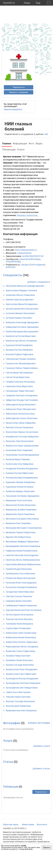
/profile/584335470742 (33, 256)
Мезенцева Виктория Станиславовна (24, 528)
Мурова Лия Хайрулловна (18, 537)
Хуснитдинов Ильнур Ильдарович (22, 678)
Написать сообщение (18, 92)
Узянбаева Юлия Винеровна (19, 624)
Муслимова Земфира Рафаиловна (22, 541)
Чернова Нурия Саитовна (18, 697)
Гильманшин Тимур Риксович (20, 391)
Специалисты (12, 275)
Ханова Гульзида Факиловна (20, 665)
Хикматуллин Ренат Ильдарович (22, 669)
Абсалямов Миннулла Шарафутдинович (25, 286)
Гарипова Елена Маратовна (19, 386)
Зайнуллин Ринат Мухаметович (21, 409)
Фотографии (11, 723)
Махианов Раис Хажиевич (18, 523)
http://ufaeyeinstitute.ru (26, 250)
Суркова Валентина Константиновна (24, 610)
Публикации (10, 786)
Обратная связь (11, 824)
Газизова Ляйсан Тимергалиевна (22, 368)
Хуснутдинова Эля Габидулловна (22, 687)
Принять (46, 847)
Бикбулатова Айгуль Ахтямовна (21, 340)
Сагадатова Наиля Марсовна (20, 592)
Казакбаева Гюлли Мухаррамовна (22, 455)
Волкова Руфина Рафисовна (19, 354)
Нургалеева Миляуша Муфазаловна (23, 564)
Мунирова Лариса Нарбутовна (20, 532)
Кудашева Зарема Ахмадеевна (20, 482)
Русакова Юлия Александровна (21, 582)
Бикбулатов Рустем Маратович (21, 336)
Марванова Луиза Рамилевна (20, 514)
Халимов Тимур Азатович (18, 656)
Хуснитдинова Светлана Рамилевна (23, 683)
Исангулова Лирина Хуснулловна (22, 432)
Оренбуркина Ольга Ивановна (20, 573)
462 (46, 134)
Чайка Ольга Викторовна (18, 692)
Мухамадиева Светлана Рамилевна (23, 546)
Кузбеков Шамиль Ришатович (20, 491)
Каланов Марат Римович (18, 459)
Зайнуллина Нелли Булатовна (20, 414)
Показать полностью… (28, 215)
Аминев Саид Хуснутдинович (20, 299)
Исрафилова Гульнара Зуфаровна (22, 436)
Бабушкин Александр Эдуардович (22, 322)
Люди (27, 2)
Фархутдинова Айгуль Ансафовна (22, 646)
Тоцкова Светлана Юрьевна (19, 619)
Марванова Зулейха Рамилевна (21, 509)
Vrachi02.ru (9, 2)
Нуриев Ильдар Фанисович (19, 569)
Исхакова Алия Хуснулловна (20, 441)
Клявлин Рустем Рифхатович (20, 473)
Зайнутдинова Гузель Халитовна (21, 418)
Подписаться (18, 87)
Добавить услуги (41, 746)
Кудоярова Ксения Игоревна (19, 487)
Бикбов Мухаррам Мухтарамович (22, 331)
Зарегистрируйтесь (13, 109)
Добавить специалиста (38, 282)
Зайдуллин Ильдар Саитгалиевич (22, 400)
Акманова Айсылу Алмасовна (20, 295)
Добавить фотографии (39, 723)
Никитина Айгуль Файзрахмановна (23, 560)
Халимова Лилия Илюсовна (19, 660)
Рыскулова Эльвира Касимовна (21, 587)
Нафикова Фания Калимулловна (21, 551)
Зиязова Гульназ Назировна (19, 427)
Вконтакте (42, 824)
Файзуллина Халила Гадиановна (21, 642)
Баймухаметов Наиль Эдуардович (22, 327)
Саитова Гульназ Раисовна (19, 596)
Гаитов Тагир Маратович (18, 377)
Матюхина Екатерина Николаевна (22, 519)
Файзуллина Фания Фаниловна (21, 637)
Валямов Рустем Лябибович (19, 350)
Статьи (8, 762)
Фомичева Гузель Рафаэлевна (20, 651)
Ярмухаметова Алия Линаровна (21, 710)
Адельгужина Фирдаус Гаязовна (21, 290)
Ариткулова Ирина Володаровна (22, 304)
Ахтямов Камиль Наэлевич (19, 318)
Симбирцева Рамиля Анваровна (21, 605)
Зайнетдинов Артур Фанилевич (21, 404)
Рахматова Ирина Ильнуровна (20, 578)
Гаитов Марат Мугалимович (19, 372)
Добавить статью (41, 768)
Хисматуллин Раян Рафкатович (21, 674)
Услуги (7, 740)
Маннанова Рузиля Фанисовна (21, 505)
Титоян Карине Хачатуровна (19, 614)
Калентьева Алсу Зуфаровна (19, 464)
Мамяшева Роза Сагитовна (19, 500)
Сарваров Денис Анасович (19, 601)
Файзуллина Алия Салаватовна (21, 633)
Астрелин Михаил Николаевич (20, 313)
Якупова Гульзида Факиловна (20, 701)
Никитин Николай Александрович (22, 555)
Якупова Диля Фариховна (18, 706)
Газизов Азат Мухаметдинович (21, 363)
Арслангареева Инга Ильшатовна (22, 309)
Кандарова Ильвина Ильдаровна (22, 468)
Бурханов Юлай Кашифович (19, 345)
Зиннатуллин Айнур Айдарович (21, 423)
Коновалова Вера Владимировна (22, 477)
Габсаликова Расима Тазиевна (21, 359)
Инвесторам (28, 824)
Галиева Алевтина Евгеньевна (20, 382)
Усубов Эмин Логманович (18, 628)
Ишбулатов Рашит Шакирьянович (22, 445)
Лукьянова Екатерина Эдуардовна (22, 496)
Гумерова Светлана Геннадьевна (22, 395)
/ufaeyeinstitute (24, 253)
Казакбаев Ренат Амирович (19, 450)
